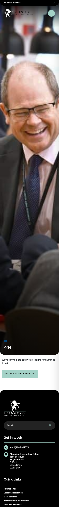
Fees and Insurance (13, 505)
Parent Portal (10, 489)
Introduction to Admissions (16, 501)
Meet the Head (10, 497)
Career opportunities (13, 493)
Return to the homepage (20, 374)
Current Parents (12, 3)
